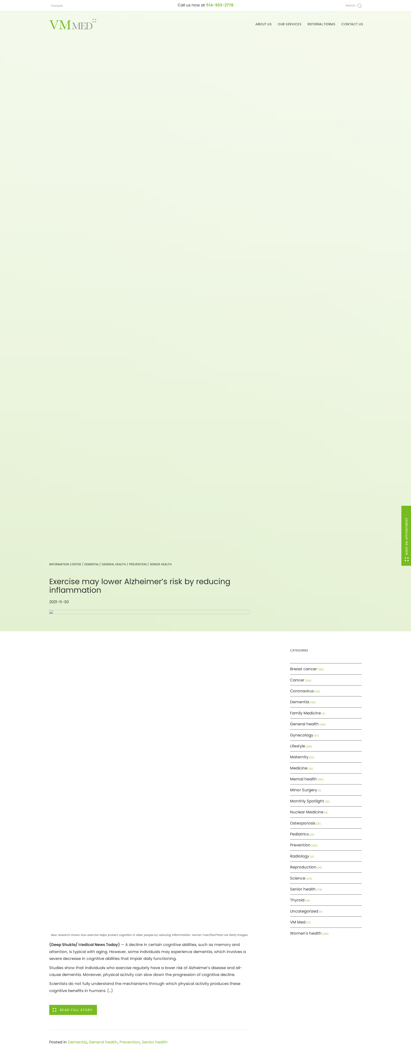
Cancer (297, 680)
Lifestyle (297, 746)
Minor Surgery (303, 790)
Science (297, 878)
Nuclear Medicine (306, 812)
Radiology (299, 856)
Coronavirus (302, 691)
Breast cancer (303, 669)
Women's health (306, 933)
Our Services (289, 24)
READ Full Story (76, 1010)
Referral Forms (321, 24)
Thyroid (297, 900)
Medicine (298, 768)
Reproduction (303, 867)
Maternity (299, 757)
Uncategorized (304, 911)
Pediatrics (299, 834)
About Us (263, 24)
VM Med (297, 922)
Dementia (91, 564)
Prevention (138, 564)
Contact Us (352, 24)
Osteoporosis (302, 823)
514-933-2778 (220, 5)
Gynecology (301, 735)
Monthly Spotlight (307, 801)
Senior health (161, 564)
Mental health (303, 779)
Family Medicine (305, 713)
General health (114, 564)
